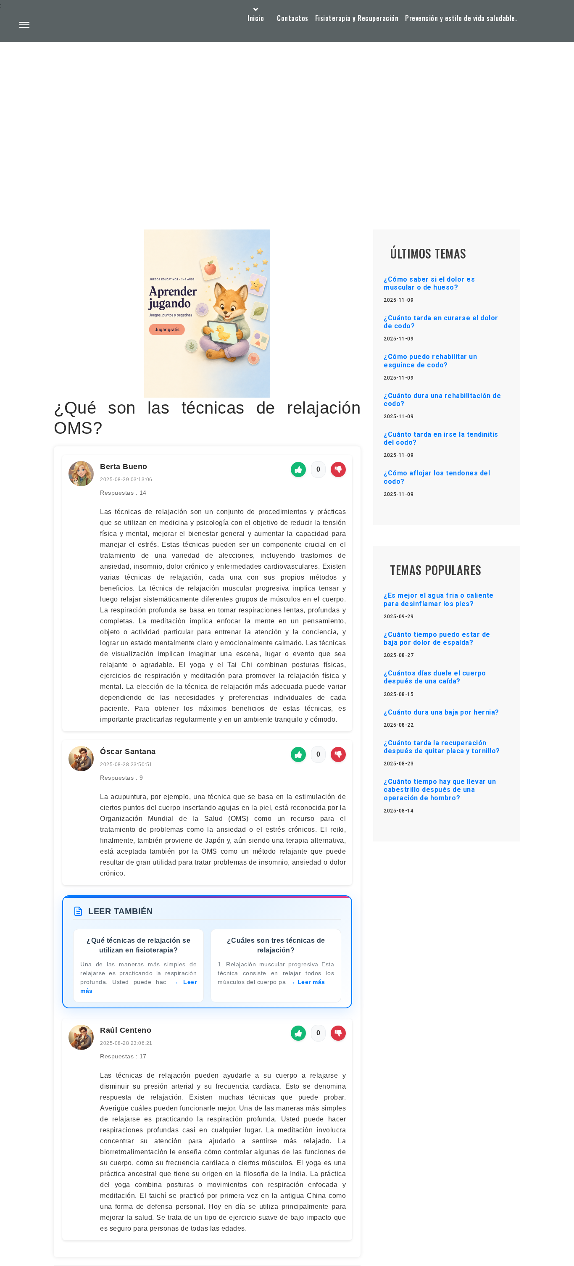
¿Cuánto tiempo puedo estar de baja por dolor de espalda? (437, 638)
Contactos (292, 18)
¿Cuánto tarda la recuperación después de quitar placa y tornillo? (442, 747)
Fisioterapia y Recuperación (357, 18)
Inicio (256, 18)
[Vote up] (298, 469)
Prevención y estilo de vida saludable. (461, 18)
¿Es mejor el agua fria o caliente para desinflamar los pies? (439, 599)
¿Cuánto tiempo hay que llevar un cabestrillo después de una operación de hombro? (440, 790)
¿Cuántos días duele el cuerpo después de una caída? (435, 677)
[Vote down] (338, 469)
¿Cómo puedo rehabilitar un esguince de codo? (430, 361)
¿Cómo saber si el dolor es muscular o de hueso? (429, 283)
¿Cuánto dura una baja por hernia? (441, 712)
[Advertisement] (287, 116)
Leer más (311, 982)
